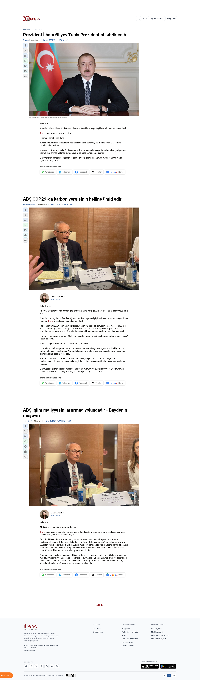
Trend (42, 133)
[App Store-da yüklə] (150, 666)
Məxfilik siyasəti (156, 632)
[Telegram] (46, 666)
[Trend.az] (31, 18)
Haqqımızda (126, 629)
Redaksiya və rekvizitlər (130, 632)
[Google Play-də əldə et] (168, 666)
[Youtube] (41, 666)
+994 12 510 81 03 (30, 648)
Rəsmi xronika (98, 632)
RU (174, 675)
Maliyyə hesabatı (128, 646)
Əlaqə (124, 635)
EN (165, 675)
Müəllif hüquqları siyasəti (160, 635)
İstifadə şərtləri (156, 629)
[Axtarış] (138, 18)
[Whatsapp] (26, 666)
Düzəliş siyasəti (127, 642)
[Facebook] (31, 666)
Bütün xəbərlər (55, 299)
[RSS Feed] (57, 666)
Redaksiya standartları (130, 639)
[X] (36, 666)
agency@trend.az (29, 650)
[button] (25, 45)
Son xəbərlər (97, 629)
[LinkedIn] (52, 666)
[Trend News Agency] (30, 627)
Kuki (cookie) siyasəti (158, 639)
